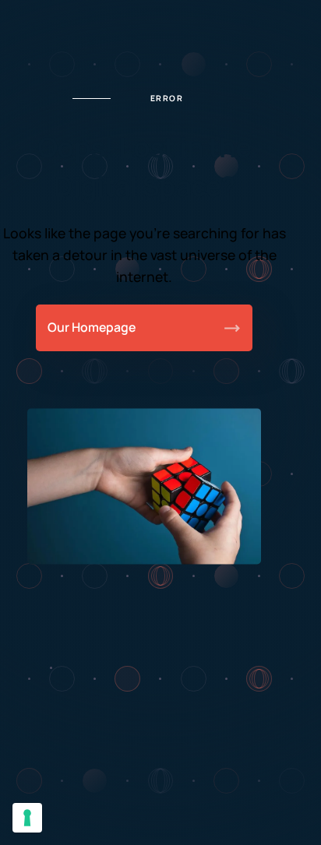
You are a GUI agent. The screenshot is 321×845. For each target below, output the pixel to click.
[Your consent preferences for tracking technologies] (27, 818)
